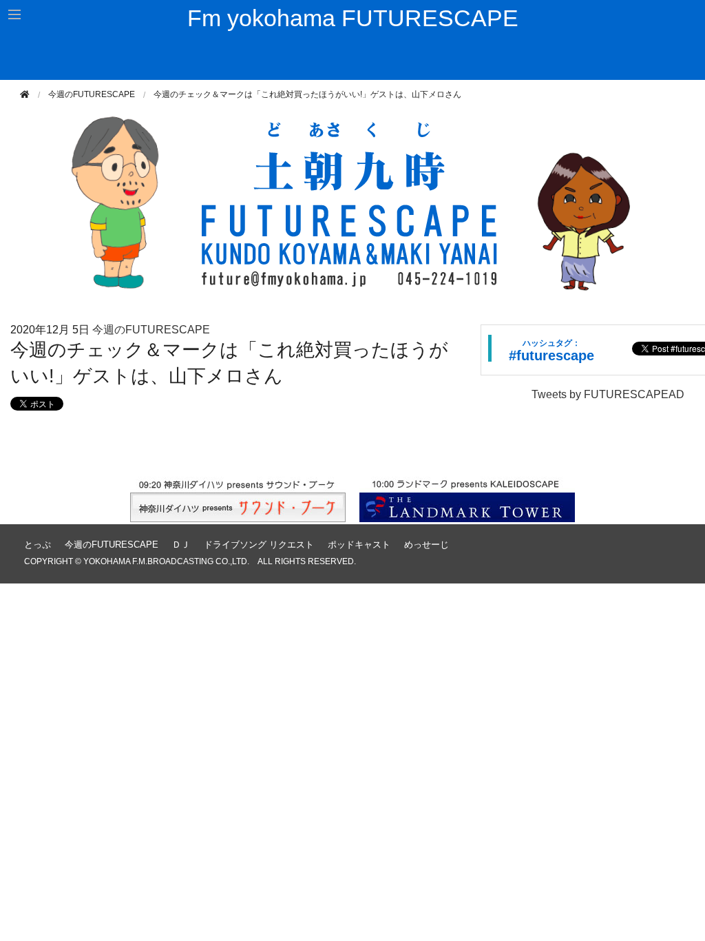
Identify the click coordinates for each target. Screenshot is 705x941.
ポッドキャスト (359, 544)
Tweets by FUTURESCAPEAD (608, 394)
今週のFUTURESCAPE (91, 94)
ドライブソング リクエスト (259, 544)
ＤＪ (181, 544)
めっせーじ (426, 544)
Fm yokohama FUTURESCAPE (352, 18)
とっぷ (37, 544)
